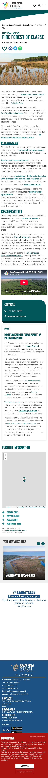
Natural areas (28, 25)
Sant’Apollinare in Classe (12, 113)
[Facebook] (16, 674)
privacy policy (22, 746)
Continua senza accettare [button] (37, 736)
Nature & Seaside (15, 25)
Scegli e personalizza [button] (25, 772)
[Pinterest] (28, 674)
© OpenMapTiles (29, 507)
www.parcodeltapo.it (16, 316)
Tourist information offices (16, 701)
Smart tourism (9, 718)
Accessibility (12, 519)
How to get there (14, 523)
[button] (39, 5)
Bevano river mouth (32, 184)
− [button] (5, 458)
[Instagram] (19, 674)
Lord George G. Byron (28, 411)
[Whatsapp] (31, 674)
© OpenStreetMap (40, 507)
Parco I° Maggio (21, 237)
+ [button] (5, 455)
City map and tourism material (17, 712)
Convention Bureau (12, 720)
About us (6, 704)
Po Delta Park (16, 103)
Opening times (12, 512)
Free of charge (13, 516)
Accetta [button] (25, 766)
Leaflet (9, 507)
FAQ (4, 706)
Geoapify (21, 507)
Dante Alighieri (32, 346)
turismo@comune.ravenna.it (16, 530)
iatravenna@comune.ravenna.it (15, 694)
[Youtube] (25, 674)
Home (4, 25)
